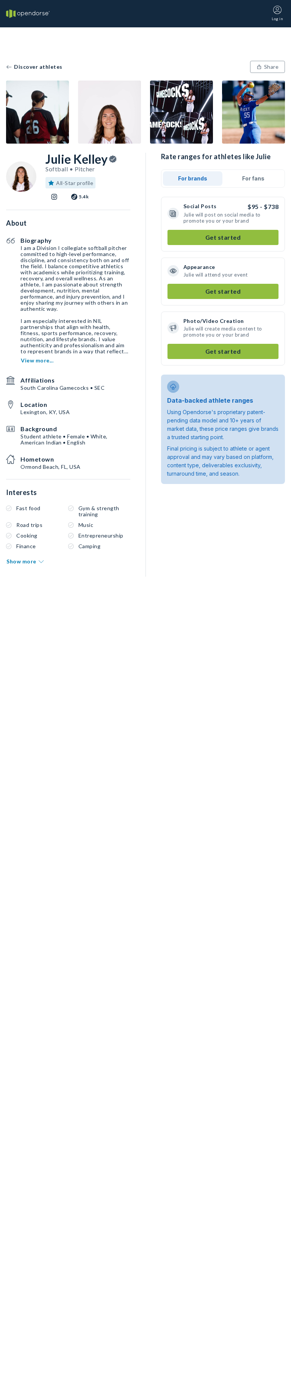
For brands (192, 178)
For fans (253, 178)
